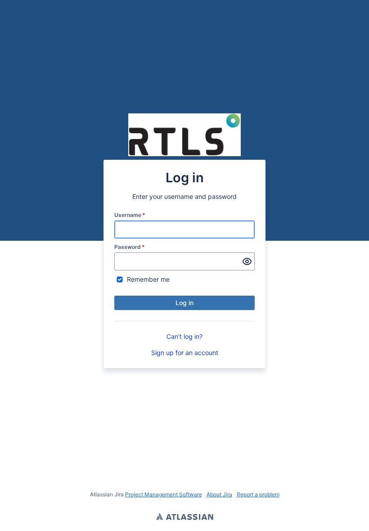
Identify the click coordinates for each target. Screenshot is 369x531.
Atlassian (184, 517)
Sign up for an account (184, 352)
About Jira (219, 494)
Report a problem (258, 494)
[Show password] (247, 261)
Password (129, 246)
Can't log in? (184, 336)
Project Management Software (163, 494)
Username (129, 215)
